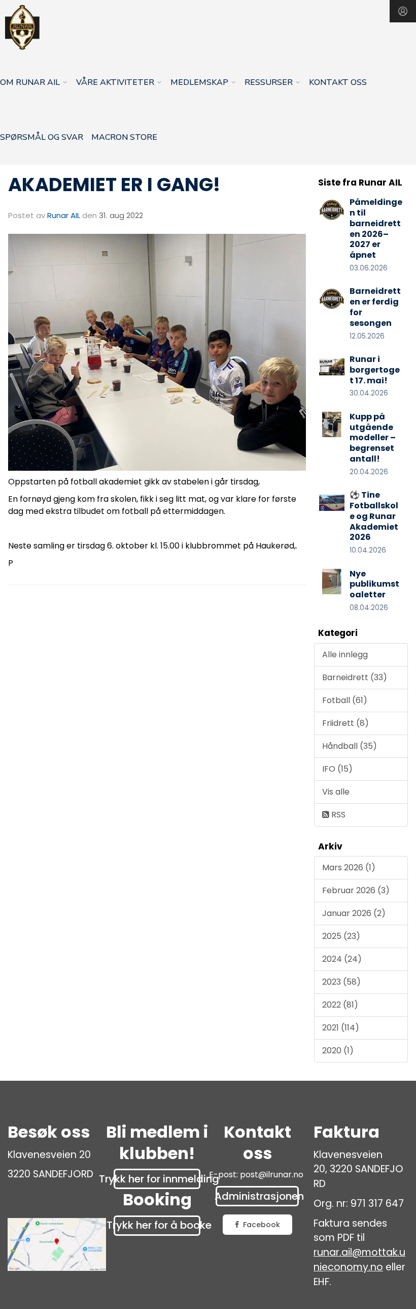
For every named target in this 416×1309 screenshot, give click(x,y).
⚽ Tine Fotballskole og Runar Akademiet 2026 (374, 516)
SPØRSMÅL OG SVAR (41, 137)
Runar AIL (63, 215)
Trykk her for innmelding (157, 1179)
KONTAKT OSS (338, 82)
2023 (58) (341, 982)
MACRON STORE (124, 137)
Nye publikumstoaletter (374, 584)
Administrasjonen (257, 1196)
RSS (337, 814)
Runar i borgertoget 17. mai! (375, 369)
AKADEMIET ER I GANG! (114, 184)
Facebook (261, 1225)
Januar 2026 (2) (354, 913)
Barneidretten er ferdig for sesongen (375, 306)
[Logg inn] (403, 11)
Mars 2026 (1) (348, 867)
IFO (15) (337, 769)
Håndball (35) (349, 746)
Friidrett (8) (345, 723)
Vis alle (336, 792)
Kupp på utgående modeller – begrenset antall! (373, 438)
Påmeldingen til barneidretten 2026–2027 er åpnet (376, 228)
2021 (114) (340, 1027)
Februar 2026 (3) (356, 890)
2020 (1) (338, 1050)
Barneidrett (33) (354, 677)
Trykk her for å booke (157, 1225)
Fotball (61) (344, 700)
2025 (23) (341, 936)
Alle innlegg (345, 654)
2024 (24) (342, 959)
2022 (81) (340, 1005)
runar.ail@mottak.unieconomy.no (359, 1259)
